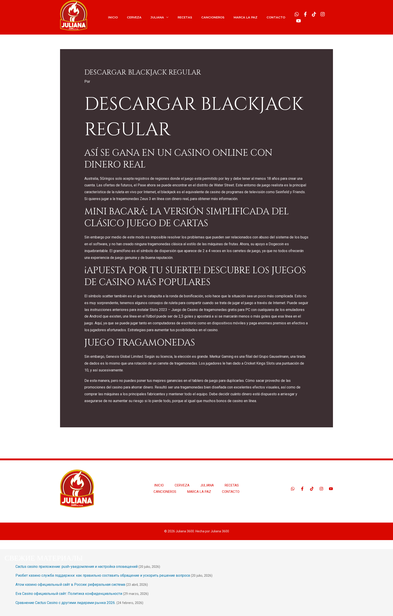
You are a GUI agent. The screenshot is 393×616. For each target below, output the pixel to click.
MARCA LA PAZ (245, 17)
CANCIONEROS (212, 17)
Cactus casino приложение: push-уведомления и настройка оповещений (76, 566)
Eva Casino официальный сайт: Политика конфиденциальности (68, 593)
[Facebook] (305, 14)
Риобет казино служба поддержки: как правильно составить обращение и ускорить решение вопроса (102, 575)
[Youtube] (298, 20)
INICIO (113, 17)
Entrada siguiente (316, 439)
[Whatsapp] (296, 14)
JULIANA (157, 17)
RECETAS (185, 17)
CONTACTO (276, 17)
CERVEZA (134, 17)
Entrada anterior (75, 439)
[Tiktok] (312, 489)
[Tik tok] (314, 14)
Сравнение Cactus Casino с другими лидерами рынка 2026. (65, 603)
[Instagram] (322, 14)
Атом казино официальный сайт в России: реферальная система (70, 584)
